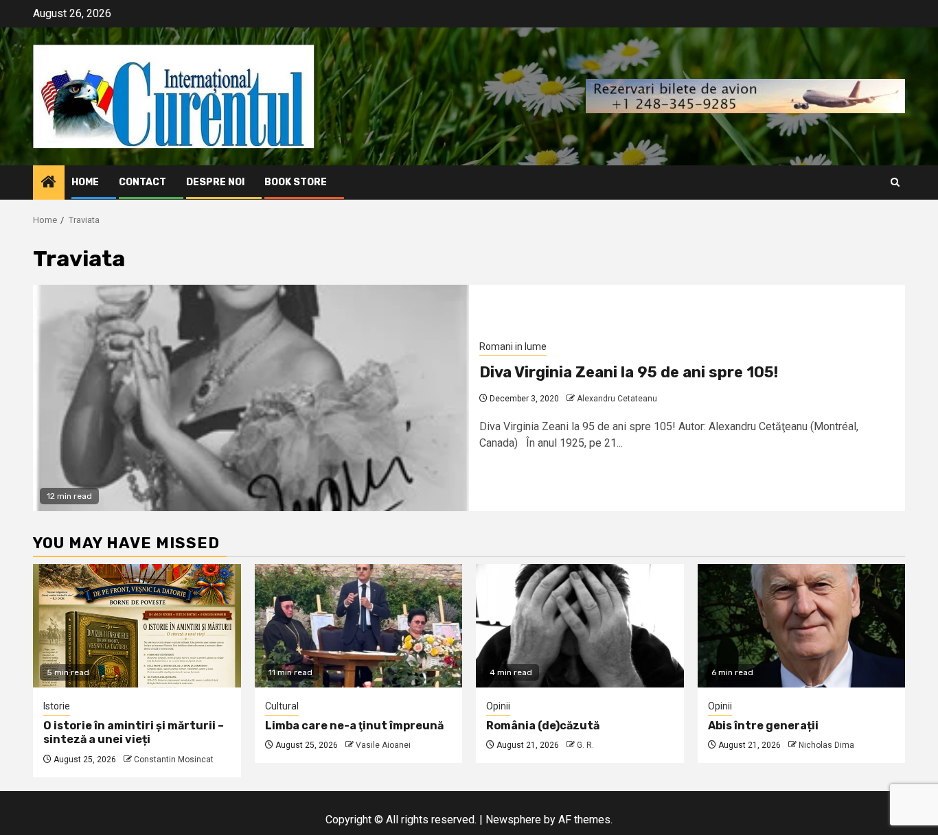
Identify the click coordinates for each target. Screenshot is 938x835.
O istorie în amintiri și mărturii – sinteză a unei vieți (133, 732)
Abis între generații (763, 725)
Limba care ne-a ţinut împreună (354, 725)
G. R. (585, 745)
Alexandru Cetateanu (617, 398)
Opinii (498, 706)
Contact (142, 182)
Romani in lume (513, 346)
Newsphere (513, 819)
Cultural (282, 706)
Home (85, 182)
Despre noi (215, 182)
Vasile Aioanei (383, 745)
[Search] (895, 182)
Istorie (56, 706)
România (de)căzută (542, 725)
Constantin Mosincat (174, 759)
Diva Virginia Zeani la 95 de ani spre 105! (628, 372)
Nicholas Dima (826, 745)
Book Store (295, 182)
